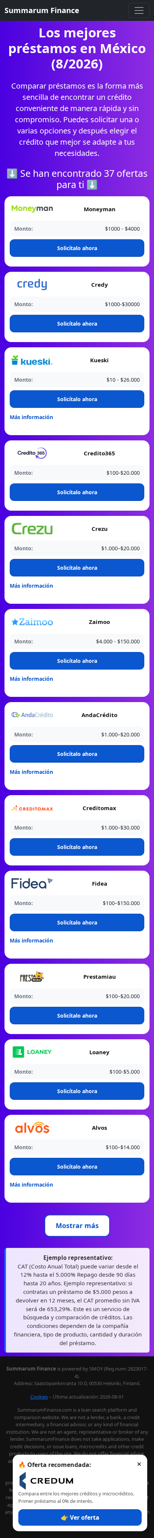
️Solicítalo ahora (77, 248)
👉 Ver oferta (80, 1517)
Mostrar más (77, 1225)
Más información (31, 417)
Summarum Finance (41, 10)
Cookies (39, 1396)
